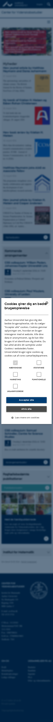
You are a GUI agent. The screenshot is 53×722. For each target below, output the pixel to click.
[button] (26, 417)
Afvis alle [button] (26, 409)
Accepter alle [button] (26, 400)
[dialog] (26, 361)
